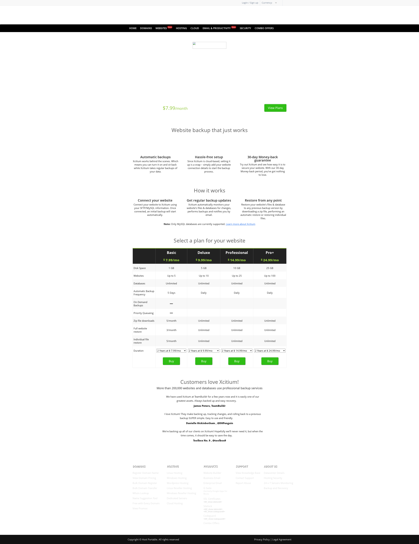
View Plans (275, 108)
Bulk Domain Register (145, 483)
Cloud (195, 28)
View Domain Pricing (144, 478)
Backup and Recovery (276, 488)
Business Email (211, 478)
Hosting (181, 28)
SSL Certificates (211, 498)
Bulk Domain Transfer (145, 488)
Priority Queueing (144, 313)
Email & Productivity (219, 28)
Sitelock (207, 506)
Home (133, 28)
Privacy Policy (262, 539)
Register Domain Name (146, 472)
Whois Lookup (141, 493)
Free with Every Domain (146, 503)
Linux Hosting (174, 472)
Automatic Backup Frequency (144, 292)
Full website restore (140, 330)
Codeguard (209, 515)
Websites (163, 28)
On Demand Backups (140, 303)
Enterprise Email (212, 483)
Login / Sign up (250, 2)
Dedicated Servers (177, 498)
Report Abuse (243, 483)
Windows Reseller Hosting (181, 493)
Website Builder (212, 472)
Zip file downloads (144, 320)
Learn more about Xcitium (240, 224)
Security (245, 28)
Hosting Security (273, 478)
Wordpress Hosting (177, 483)
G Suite (215, 490)
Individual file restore (141, 341)
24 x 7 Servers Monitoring (278, 483)
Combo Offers (264, 28)
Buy (171, 361)
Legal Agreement (281, 539)
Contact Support (245, 478)
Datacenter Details (274, 472)
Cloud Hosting (175, 503)
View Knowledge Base (248, 472)
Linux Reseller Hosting (179, 488)
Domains (146, 28)
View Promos (140, 508)
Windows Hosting (177, 478)
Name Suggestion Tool (145, 498)
